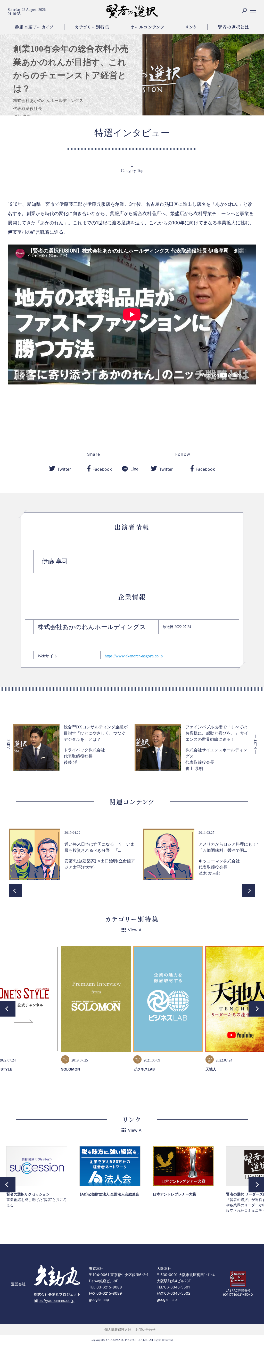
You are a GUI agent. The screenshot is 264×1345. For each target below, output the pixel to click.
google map (99, 1299)
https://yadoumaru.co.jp (54, 1300)
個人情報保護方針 (117, 1329)
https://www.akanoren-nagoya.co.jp (134, 656)
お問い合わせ (145, 1329)
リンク (191, 27)
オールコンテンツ (147, 27)
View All (136, 929)
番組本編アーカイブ (34, 27)
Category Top (132, 170)
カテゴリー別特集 (92, 27)
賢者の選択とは (233, 27)
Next (248, 890)
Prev (15, 890)
